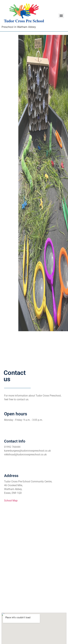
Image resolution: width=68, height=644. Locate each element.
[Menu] (61, 15)
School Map (11, 500)
